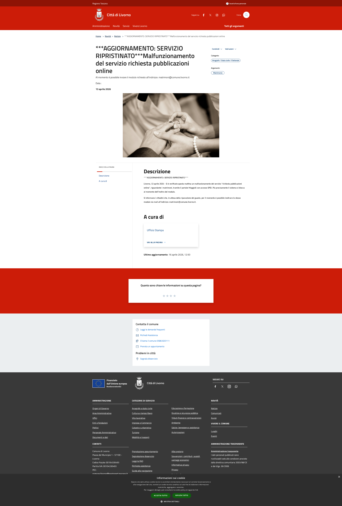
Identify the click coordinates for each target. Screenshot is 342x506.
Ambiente (176, 422)
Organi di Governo (100, 408)
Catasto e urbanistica (141, 427)
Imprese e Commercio (141, 422)
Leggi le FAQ (137, 461)
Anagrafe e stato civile (142, 408)
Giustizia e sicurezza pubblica (185, 413)
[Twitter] (209, 15)
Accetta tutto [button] (160, 495)
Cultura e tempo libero (142, 413)
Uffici (94, 418)
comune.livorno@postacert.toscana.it (110, 473)
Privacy (175, 469)
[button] (171, 501)
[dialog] (171, 490)
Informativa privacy (180, 464)
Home (98, 36)
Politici (95, 427)
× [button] (339, 477)
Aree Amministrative (101, 413)
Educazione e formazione (183, 408)
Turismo (135, 432)
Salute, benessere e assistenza (185, 427)
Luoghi (214, 431)
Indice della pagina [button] (106, 167)
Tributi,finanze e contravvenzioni (186, 418)
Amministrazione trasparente (224, 451)
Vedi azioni (229, 48)
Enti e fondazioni (100, 422)
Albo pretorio (177, 451)
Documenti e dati (100, 437)
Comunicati (216, 413)
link (196, 490)
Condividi (216, 48)
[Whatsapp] (222, 15)
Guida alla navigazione (142, 470)
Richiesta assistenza (141, 465)
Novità (108, 36)
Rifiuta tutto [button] (181, 495)
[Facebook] (202, 15)
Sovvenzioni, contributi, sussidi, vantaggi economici (186, 458)
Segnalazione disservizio (143, 456)
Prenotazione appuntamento (145, 451)
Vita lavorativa (138, 418)
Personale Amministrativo (104, 432)
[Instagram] (216, 15)
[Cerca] (246, 15)
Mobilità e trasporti (140, 437)
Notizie (117, 36)
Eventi (214, 436)
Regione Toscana (100, 3)
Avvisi (214, 418)
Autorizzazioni (178, 432)
